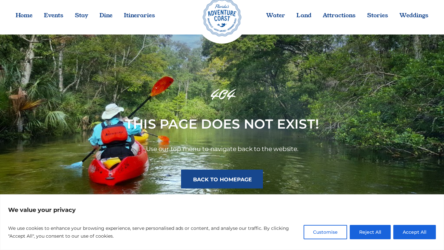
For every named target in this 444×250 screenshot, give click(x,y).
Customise (325, 232)
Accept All (414, 232)
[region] (222, 222)
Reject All (370, 232)
